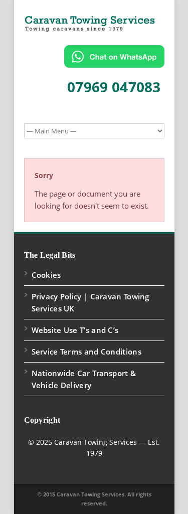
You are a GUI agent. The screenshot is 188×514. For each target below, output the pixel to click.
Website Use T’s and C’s (75, 330)
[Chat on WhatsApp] (114, 56)
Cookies (46, 275)
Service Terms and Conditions (86, 352)
